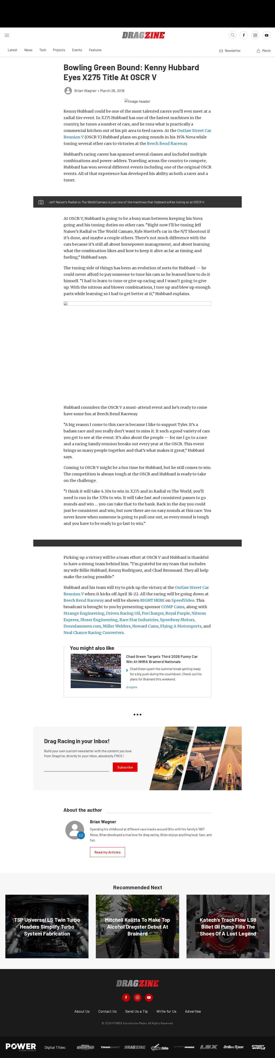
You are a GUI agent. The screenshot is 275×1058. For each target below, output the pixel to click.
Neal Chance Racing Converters (94, 632)
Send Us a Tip (136, 1011)
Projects (59, 50)
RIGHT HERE (152, 600)
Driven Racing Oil (123, 613)
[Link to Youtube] (267, 35)
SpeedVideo (182, 600)
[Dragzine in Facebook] (126, 998)
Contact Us (107, 1011)
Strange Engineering (84, 613)
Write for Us (166, 1011)
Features (95, 50)
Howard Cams (145, 626)
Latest (12, 50)
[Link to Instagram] (255, 35)
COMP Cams (173, 606)
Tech (42, 50)
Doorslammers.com (82, 626)
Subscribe (125, 767)
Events (77, 50)
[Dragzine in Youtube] (149, 998)
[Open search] (233, 35)
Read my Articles (108, 852)
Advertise (193, 1011)
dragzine (131, 687)
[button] (137, 101)
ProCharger (153, 613)
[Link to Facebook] (244, 35)
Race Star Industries (138, 619)
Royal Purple (177, 613)
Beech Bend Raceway (167, 143)
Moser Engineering (99, 619)
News (28, 50)
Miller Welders (117, 626)
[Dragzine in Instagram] (137, 998)
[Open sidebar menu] (6, 35)
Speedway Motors (177, 619)
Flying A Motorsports (181, 626)
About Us (82, 1011)
